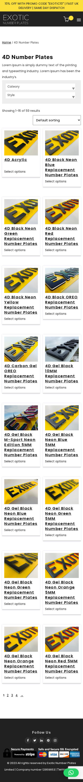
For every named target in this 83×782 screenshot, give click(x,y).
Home (6, 42)
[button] (78, 19)
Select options (15, 171)
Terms (62, 769)
